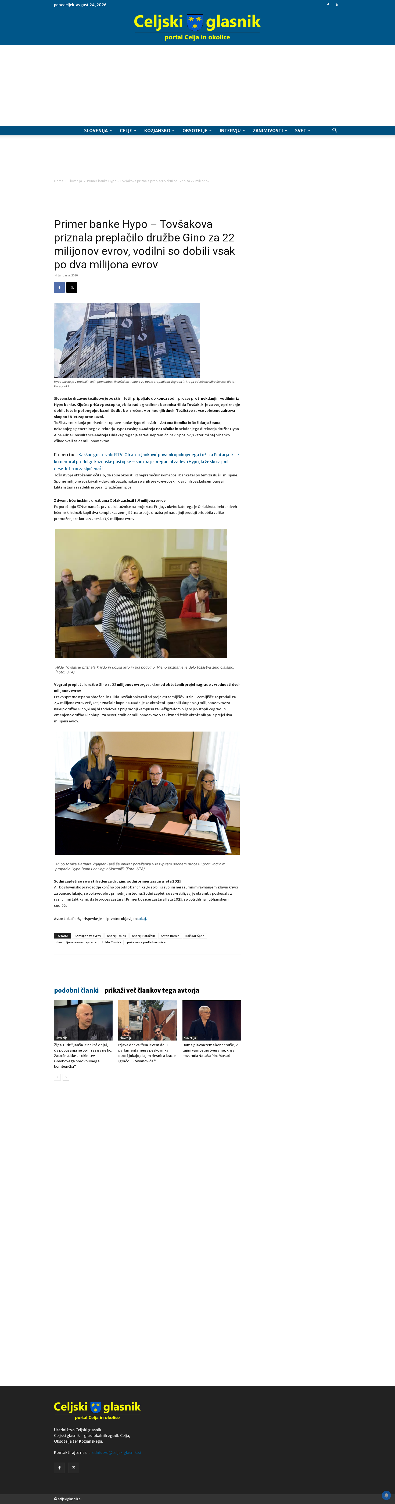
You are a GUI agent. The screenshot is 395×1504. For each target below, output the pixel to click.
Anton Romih (170, 936)
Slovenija (96, 130)
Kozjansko (157, 130)
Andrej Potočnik (143, 936)
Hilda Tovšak (111, 942)
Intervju (230, 130)
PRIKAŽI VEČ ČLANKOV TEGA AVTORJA (151, 990)
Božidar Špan (194, 936)
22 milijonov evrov (87, 936)
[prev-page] (57, 1077)
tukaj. (142, 918)
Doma (58, 181)
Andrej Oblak (116, 936)
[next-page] (66, 1077)
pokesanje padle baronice (146, 942)
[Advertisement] (197, 85)
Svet (300, 130)
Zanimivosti (268, 130)
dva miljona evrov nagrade (76, 942)
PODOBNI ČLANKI (76, 990)
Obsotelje (194, 130)
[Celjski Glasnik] (197, 27)
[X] (337, 5)
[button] (334, 130)
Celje (126, 130)
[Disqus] (147, 1166)
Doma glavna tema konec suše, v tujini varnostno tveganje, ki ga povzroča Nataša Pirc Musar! (210, 1050)
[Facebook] (328, 5)
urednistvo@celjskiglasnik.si (114, 1452)
